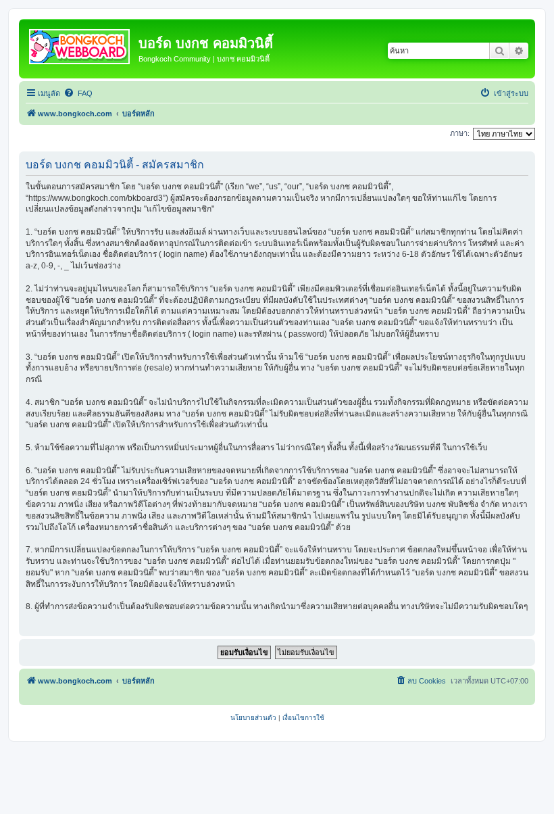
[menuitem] (78, 93)
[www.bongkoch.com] (80, 44)
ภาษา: (460, 133)
